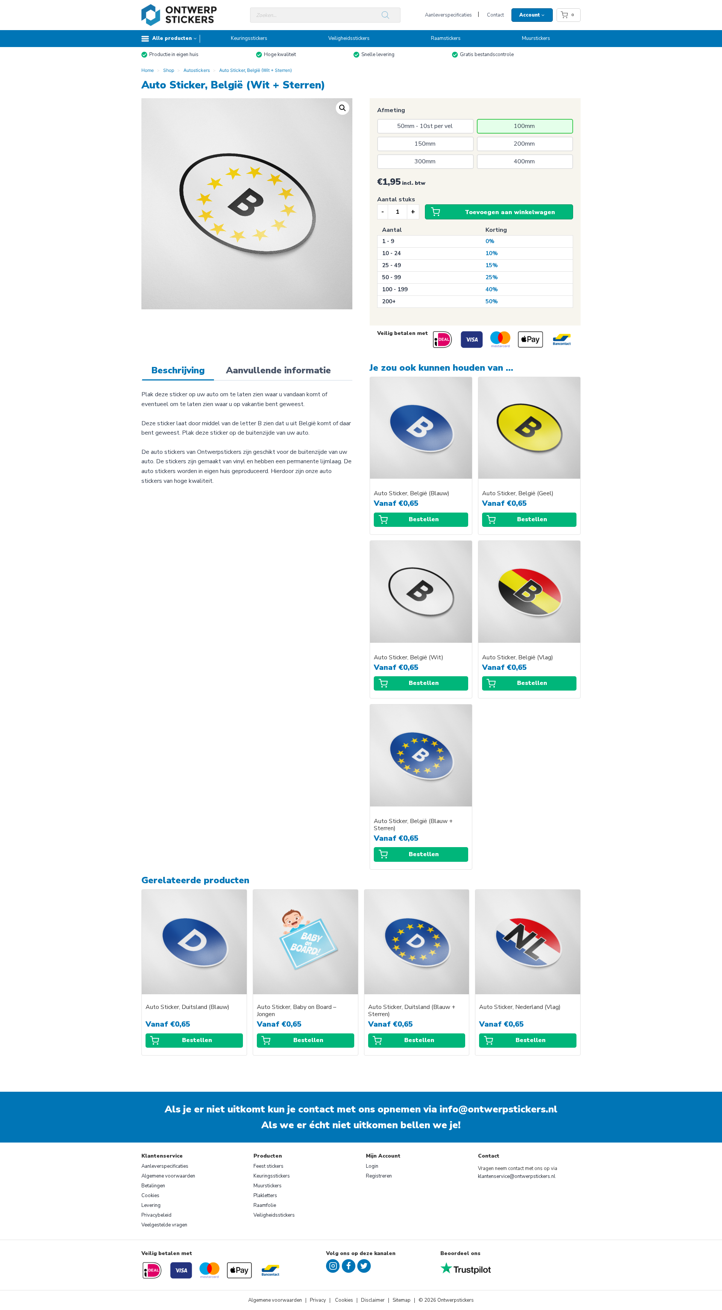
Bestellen (424, 519)
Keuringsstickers (249, 38)
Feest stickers (268, 1166)
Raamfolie (264, 1205)
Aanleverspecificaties (448, 15)
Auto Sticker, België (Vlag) (517, 657)
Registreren (379, 1176)
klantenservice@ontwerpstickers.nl (516, 1176)
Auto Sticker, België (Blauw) (411, 493)
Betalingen (153, 1185)
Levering (151, 1205)
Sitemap (402, 1300)
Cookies (150, 1195)
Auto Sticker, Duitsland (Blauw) (187, 1007)
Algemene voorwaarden (168, 1176)
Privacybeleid (156, 1215)
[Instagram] (333, 1266)
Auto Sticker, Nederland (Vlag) (520, 1007)
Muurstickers (536, 38)
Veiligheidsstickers (349, 38)
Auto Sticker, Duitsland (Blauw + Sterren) (411, 1011)
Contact (495, 15)
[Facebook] (348, 1266)
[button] (342, 108)
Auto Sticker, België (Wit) (408, 657)
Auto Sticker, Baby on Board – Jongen (296, 1011)
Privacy (318, 1300)
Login (372, 1166)
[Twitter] (364, 1266)
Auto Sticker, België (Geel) (518, 493)
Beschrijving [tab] (178, 370)
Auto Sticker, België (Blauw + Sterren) (413, 825)
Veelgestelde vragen (164, 1225)
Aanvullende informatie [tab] (278, 370)
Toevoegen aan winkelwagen (510, 212)
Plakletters (265, 1195)
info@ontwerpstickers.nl (498, 1109)
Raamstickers (446, 38)
